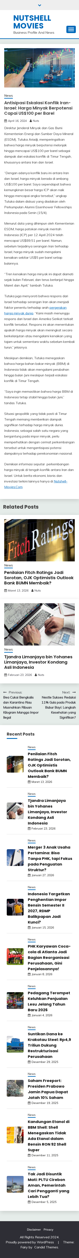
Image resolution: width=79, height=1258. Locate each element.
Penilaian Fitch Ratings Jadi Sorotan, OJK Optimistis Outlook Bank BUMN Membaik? (39, 578)
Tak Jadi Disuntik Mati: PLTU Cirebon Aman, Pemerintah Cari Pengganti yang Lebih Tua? (48, 1185)
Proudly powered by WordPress (30, 1242)
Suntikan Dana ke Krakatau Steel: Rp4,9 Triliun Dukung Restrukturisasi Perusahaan (49, 1045)
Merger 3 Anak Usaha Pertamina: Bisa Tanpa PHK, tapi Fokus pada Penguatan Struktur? (50, 858)
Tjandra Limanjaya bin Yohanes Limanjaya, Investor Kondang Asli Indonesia (38, 662)
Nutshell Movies (32, 22)
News (8, 96)
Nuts (36, 121)
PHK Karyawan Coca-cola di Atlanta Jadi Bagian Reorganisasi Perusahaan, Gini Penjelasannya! (49, 957)
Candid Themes (46, 1247)
